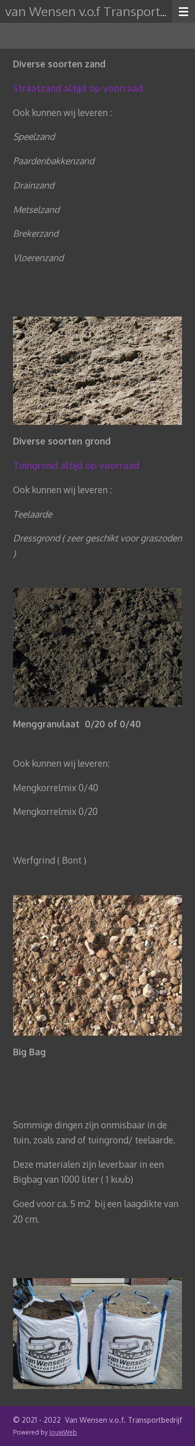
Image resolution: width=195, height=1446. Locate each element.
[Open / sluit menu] (183, 11)
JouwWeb (63, 1432)
